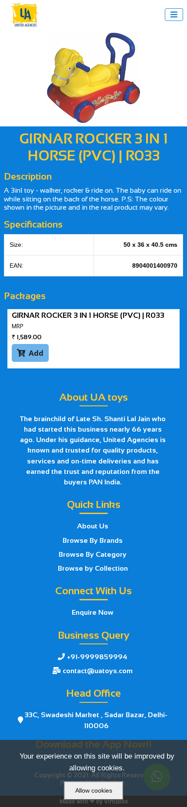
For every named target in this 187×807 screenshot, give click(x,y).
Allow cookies (93, 790)
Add (30, 353)
